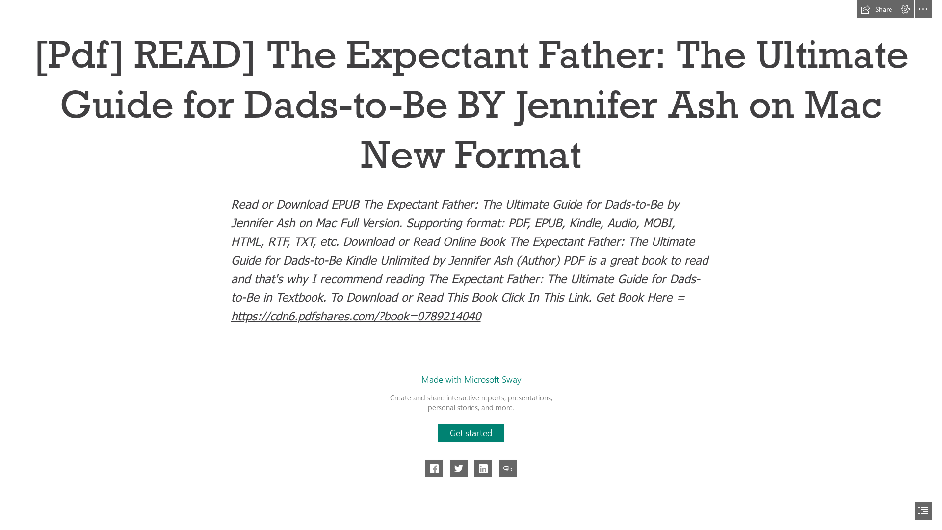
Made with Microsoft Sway (471, 379)
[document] (471, 265)
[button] (876, 9)
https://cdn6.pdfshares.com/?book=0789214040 (356, 315)
